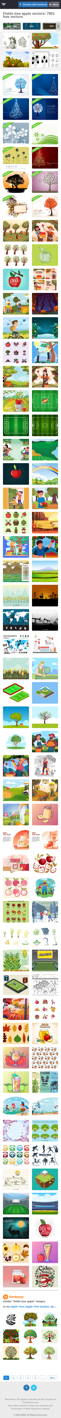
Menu (55, 4)
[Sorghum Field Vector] (16, 668)
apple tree (17, 1306)
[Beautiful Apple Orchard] (16, 376)
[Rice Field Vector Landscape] (16, 571)
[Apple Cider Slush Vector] (45, 814)
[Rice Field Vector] (45, 571)
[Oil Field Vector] (16, 620)
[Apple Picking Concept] (16, 401)
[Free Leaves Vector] (16, 1033)
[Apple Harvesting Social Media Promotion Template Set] (45, 279)
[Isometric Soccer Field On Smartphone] (16, 985)
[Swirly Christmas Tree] (16, 109)
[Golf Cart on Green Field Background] (16, 790)
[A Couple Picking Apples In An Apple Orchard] (16, 547)
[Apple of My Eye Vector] (16, 279)
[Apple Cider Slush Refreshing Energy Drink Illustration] (16, 1276)
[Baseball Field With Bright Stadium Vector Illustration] (45, 1203)
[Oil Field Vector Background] (45, 620)
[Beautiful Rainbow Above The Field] (45, 474)
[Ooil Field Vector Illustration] (45, 644)
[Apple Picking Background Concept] (16, 449)
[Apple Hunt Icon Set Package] (16, 522)
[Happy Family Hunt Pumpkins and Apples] (45, 741)
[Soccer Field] (45, 425)
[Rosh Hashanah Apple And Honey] (45, 1033)
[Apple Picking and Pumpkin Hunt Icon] (16, 912)
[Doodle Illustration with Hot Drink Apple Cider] (45, 1276)
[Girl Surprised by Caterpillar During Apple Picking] (45, 790)
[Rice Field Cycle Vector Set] (16, 936)
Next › (53, 1378)
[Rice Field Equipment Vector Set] (45, 936)
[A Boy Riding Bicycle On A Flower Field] (16, 328)
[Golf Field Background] (45, 449)
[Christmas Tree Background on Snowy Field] (45, 328)
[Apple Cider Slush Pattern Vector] (45, 1057)
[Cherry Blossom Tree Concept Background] (16, 1130)
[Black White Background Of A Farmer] (45, 985)
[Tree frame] (16, 206)
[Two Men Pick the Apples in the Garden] (16, 304)
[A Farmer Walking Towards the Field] (45, 766)
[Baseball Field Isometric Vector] (45, 693)
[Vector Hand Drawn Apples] (45, 863)
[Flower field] (16, 133)
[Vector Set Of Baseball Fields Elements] (45, 1130)
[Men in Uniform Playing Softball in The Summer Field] (45, 1106)
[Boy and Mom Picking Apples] (16, 498)
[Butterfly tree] (45, 182)
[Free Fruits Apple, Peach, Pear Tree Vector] (16, 255)
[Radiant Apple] (16, 474)
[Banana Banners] (45, 1082)
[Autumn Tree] (45, 206)
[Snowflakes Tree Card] (45, 109)
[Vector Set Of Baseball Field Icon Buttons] (16, 1155)
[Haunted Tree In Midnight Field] (45, 304)
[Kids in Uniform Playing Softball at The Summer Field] (16, 1106)
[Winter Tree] (16, 85)
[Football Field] (45, 401)
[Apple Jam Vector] (16, 863)
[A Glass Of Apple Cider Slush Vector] (45, 1252)
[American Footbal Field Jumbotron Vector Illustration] (16, 1203)
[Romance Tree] (16, 182)
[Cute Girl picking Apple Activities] (45, 498)
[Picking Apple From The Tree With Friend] (45, 231)
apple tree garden (37, 1306)
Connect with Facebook (35, 4)
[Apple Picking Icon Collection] (16, 352)
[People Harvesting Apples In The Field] (16, 231)
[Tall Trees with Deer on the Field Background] (45, 522)
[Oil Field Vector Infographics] (16, 644)
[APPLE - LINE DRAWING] (45, 255)
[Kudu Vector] (16, 1228)
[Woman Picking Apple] (45, 376)
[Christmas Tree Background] (45, 85)
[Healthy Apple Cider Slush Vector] (16, 1082)
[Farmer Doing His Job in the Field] (45, 887)
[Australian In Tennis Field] (45, 668)
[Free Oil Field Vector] (45, 595)
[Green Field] (45, 133)
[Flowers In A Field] (16, 158)
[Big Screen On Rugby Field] (45, 960)
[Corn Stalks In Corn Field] (16, 960)
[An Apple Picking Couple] (45, 352)
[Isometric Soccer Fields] (16, 693)
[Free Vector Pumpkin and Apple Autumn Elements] (16, 1252)
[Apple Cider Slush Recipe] (45, 839)
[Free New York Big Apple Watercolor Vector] (45, 1228)
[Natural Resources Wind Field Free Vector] (45, 1179)
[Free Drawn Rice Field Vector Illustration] (16, 1179)
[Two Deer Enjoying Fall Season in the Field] (16, 1009)
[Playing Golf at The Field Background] (16, 814)
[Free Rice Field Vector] (16, 595)
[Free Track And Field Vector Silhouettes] (45, 1155)
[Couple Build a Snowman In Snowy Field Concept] (45, 912)
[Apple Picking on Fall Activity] (45, 547)
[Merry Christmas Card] (45, 158)
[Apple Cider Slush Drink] (16, 839)
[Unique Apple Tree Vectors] (16, 717)
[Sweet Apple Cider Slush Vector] (16, 1057)
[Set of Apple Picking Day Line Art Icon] (45, 1009)
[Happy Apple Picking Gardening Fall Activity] (16, 766)
